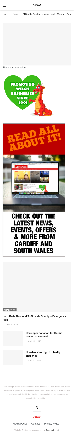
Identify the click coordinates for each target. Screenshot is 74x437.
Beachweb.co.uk (53, 430)
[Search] (68, 5)
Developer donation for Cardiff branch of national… (44, 334)
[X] (37, 408)
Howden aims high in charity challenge (43, 353)
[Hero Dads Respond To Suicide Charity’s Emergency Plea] (37, 287)
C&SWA (37, 5)
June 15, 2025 (11, 324)
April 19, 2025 (34, 341)
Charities (9, 309)
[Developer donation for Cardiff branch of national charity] (13, 338)
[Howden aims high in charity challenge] (13, 357)
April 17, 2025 (34, 360)
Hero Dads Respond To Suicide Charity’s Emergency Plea (34, 317)
